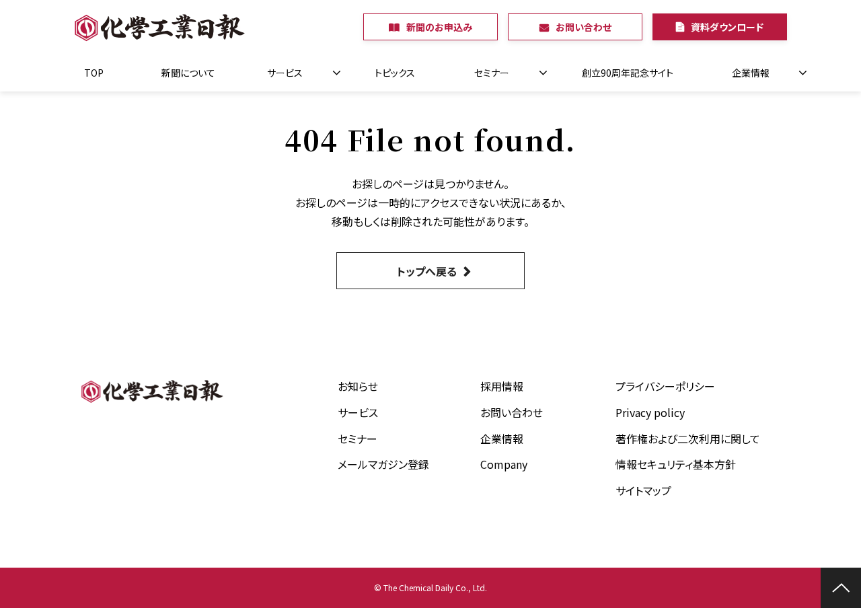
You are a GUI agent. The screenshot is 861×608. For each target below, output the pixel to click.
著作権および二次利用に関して (687, 438)
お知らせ (358, 386)
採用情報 (501, 386)
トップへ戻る (427, 271)
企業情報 (751, 72)
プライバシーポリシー (665, 386)
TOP (94, 72)
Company (503, 464)
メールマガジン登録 (383, 464)
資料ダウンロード (727, 27)
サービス (285, 72)
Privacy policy (650, 412)
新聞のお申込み (439, 27)
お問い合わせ (583, 27)
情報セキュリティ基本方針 (675, 464)
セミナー (491, 72)
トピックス (395, 72)
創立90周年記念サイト (627, 72)
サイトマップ (643, 490)
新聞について (188, 72)
